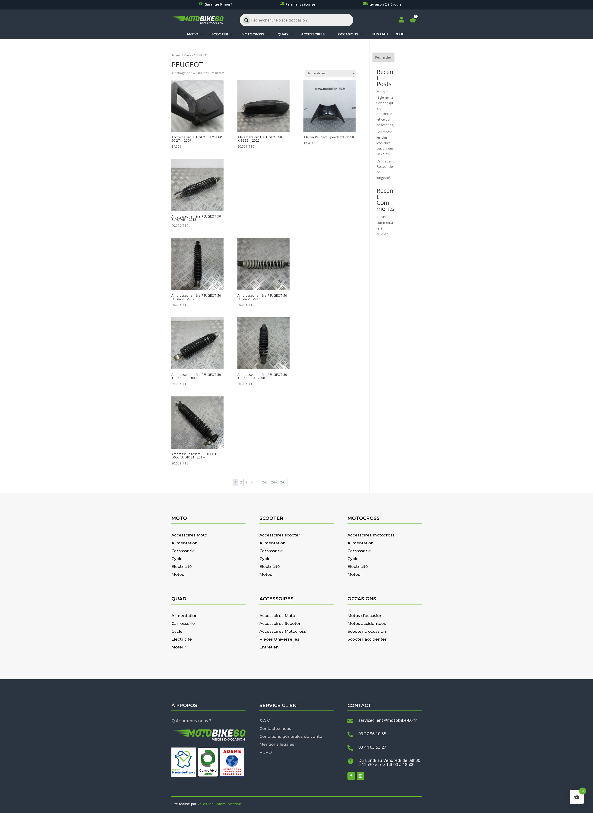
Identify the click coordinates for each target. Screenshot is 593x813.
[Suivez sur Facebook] (351, 776)
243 (265, 482)
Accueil (176, 55)
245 (283, 482)
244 (274, 482)
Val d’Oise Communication (219, 804)
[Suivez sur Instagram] (360, 776)
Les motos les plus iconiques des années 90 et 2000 (385, 143)
